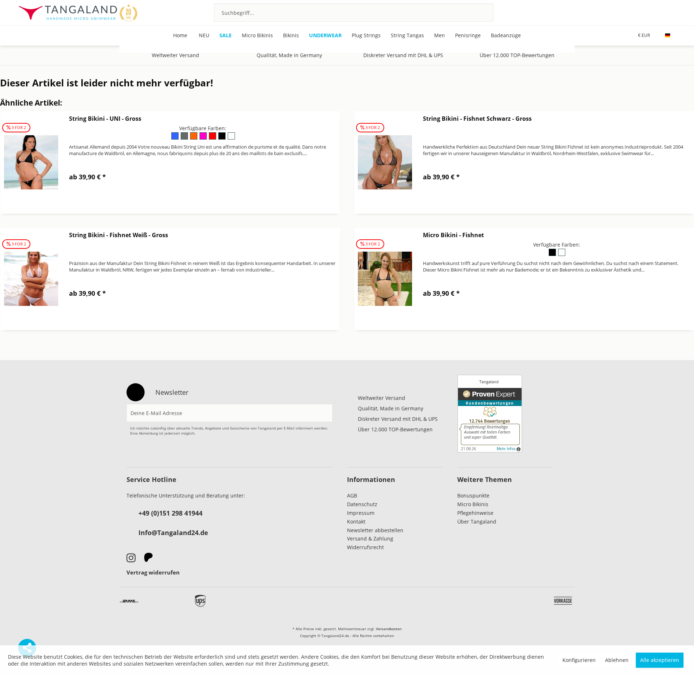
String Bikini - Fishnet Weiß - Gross (118, 235)
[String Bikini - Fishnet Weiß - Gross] (31, 279)
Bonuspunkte (473, 495)
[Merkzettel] (632, 12)
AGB (352, 495)
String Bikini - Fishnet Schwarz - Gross (477, 119)
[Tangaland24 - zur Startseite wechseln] (78, 13)
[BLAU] (175, 138)
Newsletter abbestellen (375, 530)
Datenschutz (362, 504)
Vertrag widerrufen (153, 572)
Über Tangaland (476, 521)
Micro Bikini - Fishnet (453, 235)
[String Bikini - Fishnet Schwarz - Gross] (385, 162)
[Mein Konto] (652, 12)
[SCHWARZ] (222, 138)
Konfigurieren (579, 660)
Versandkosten (389, 628)
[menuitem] (353, 13)
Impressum (360, 512)
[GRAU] (184, 138)
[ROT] (213, 138)
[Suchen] (478, 13)
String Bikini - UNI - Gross (105, 119)
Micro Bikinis (472, 504)
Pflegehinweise (475, 512)
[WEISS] (231, 138)
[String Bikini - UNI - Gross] (31, 162)
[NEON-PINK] (203, 138)
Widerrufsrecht (365, 547)
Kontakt (356, 521)
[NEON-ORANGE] (194, 138)
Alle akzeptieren (659, 660)
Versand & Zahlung (370, 538)
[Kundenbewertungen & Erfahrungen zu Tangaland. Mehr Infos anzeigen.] (489, 414)
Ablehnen (617, 660)
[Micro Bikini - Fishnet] (385, 279)
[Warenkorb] (671, 12)
